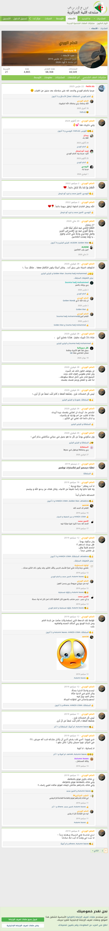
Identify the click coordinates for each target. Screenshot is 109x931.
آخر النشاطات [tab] (74, 77)
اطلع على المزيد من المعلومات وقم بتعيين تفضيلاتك (82, 925)
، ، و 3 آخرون (72, 131)
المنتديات (101, 19)
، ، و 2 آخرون (71, 96)
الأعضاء (71, 19)
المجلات (48, 19)
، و (73, 193)
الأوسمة (60, 19)
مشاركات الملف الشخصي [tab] (94, 77)
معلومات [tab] (48, 77)
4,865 (27, 72)
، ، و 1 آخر (71, 727)
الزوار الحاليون (102, 23)
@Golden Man (69, 300)
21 (6, 72)
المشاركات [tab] (60, 77)
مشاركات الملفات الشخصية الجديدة (81, 23)
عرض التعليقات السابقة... (83, 278)
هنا (71, 353)
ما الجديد (86, 19)
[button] (95, 18)
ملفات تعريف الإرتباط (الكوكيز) (81, 917)
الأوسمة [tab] (37, 77)
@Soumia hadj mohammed (68, 316)
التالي (96, 850)
